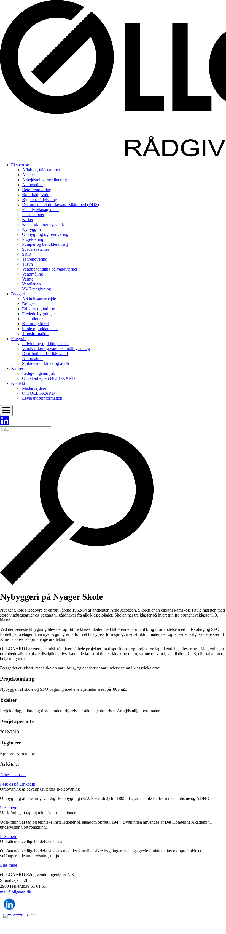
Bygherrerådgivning (39, 199)
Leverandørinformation (42, 398)
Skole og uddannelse (40, 328)
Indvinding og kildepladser (45, 343)
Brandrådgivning (37, 194)
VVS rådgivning (36, 289)
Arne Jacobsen (13, 774)
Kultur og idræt (35, 323)
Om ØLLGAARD (38, 393)
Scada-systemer (35, 249)
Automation (32, 184)
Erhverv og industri (39, 308)
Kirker (27, 219)
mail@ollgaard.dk (15, 892)
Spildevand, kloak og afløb (45, 363)
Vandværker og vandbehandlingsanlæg (56, 348)
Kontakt (18, 383)
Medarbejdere (34, 388)
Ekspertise (20, 164)
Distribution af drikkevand (45, 353)
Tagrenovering (34, 259)
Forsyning (20, 338)
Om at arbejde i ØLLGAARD (48, 378)
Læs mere (8, 807)
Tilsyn (27, 264)
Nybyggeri (31, 229)
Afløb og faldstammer (41, 169)
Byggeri (18, 294)
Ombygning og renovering (45, 234)
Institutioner (32, 318)
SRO (26, 254)
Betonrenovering (36, 189)
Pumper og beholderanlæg (45, 244)
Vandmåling (32, 274)
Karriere (18, 368)
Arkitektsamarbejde (39, 299)
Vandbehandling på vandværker (49, 269)
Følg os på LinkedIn (17, 784)
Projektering (32, 239)
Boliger (28, 303)
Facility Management (40, 209)
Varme (27, 279)
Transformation (35, 333)
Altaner (28, 174)
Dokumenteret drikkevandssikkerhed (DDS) (60, 204)
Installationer (33, 214)
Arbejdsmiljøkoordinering (44, 179)
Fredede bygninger (38, 313)
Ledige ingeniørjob (38, 373)
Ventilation (31, 284)
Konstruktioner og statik (43, 224)
